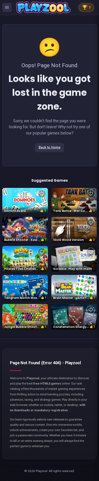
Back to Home (49, 147)
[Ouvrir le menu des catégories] (7, 7)
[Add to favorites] (42, 194)
